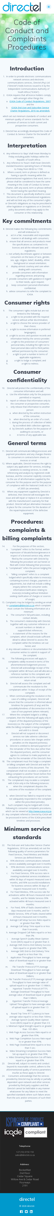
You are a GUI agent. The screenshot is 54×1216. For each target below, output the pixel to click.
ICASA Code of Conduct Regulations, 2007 (29, 101)
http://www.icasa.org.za (40, 811)
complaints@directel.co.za (21, 605)
